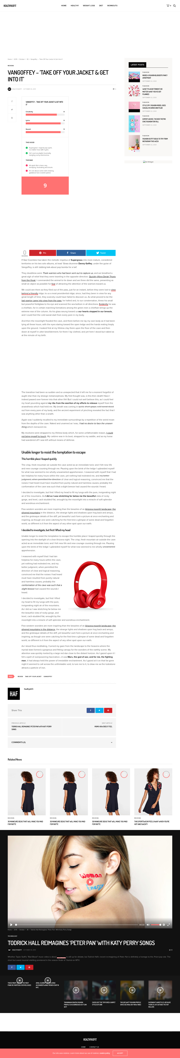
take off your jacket (33, 676)
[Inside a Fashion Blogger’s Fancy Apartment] (134, 75)
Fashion (145, 72)
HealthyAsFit (17, 89)
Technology (12, 936)
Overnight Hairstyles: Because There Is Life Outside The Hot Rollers (159, 1004)
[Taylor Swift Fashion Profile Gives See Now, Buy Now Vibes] (132, 990)
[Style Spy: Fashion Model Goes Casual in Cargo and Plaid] (134, 105)
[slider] (76, 924)
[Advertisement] (90, 32)
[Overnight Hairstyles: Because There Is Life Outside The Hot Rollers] (160, 990)
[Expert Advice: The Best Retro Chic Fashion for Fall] (134, 123)
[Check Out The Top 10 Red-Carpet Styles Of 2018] (104, 990)
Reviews (11, 65)
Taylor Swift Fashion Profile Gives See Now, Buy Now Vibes (130, 1003)
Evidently (103, 304)
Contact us (94, 1047)
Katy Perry (61, 957)
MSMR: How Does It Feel (103, 726)
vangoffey (48, 676)
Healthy (75, 6)
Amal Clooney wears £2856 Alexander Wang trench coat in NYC (47, 985)
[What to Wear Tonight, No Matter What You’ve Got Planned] (134, 90)
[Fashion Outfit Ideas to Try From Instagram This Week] (134, 143)
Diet (101, 6)
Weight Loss (89, 6)
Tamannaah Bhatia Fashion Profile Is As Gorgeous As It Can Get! (75, 1004)
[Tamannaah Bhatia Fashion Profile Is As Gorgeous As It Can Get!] (76, 990)
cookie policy (105, 1053)
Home (64, 6)
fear (53, 283)
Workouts (112, 6)
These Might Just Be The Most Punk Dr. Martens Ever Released (19, 984)
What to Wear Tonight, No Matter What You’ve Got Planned (152, 91)
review (20, 676)
